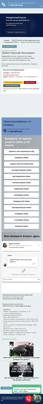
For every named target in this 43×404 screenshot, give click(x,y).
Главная (6, 40)
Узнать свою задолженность (13, 82)
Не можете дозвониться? (11, 75)
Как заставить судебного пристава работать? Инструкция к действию (21, 379)
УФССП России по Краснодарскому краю (26, 40)
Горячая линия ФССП (11, 85)
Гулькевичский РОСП (11, 42)
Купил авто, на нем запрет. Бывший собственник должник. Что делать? (21, 358)
